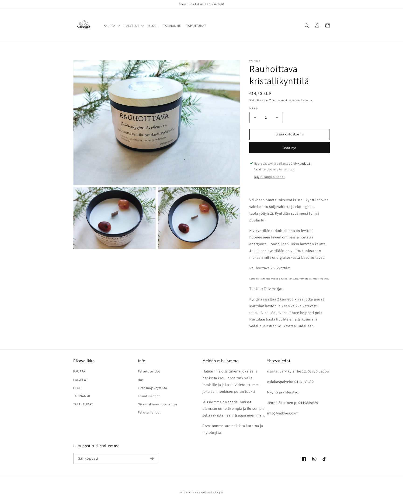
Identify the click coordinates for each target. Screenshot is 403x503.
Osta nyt (290, 147)
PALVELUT (80, 380)
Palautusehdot (149, 371)
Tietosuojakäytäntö (152, 388)
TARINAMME (82, 396)
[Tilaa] (152, 458)
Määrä (253, 108)
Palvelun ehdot (149, 412)
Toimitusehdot (149, 396)
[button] (111, 26)
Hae (141, 380)
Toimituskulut (278, 100)
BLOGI (78, 388)
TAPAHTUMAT (83, 404)
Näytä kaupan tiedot (269, 177)
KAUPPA (79, 371)
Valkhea (193, 492)
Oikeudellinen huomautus (157, 404)
